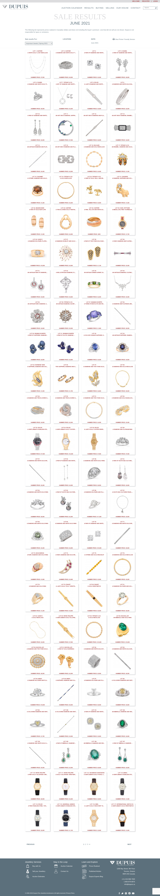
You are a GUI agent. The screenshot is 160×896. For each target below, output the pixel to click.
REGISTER (144, 1)
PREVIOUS (30, 844)
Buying (100, 8)
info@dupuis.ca (129, 884)
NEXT (129, 844)
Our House (122, 8)
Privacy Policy (70, 893)
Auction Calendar (71, 8)
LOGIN (155, 1)
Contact (135, 8)
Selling (110, 8)
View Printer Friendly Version (125, 39)
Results (89, 8)
